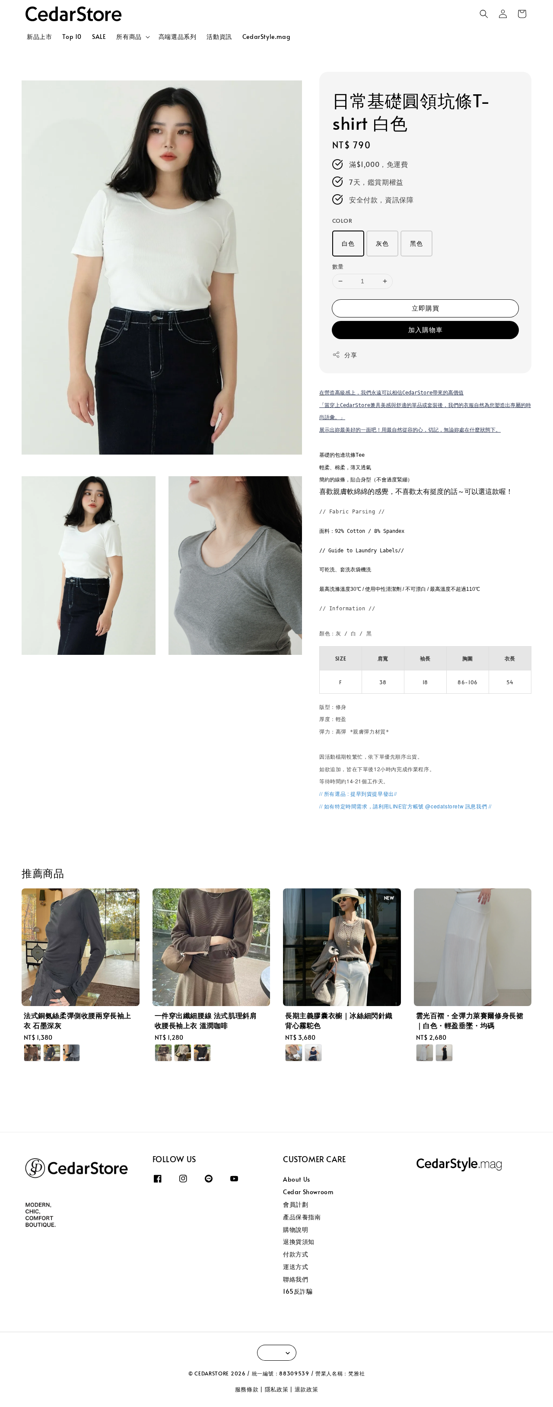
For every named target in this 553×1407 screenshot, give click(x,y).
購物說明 (295, 1229)
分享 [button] (350, 355)
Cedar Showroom (308, 1192)
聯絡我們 (295, 1279)
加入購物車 (425, 329)
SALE (99, 36)
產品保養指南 (302, 1217)
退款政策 (306, 1389)
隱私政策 (277, 1389)
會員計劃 (295, 1204)
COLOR (342, 220)
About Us (296, 1179)
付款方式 (295, 1254)
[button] (483, 13)
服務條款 (247, 1389)
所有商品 (128, 37)
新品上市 (39, 36)
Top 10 (72, 36)
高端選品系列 (178, 36)
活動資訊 (219, 36)
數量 (338, 266)
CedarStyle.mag (266, 36)
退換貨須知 (299, 1241)
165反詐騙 (298, 1291)
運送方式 (295, 1267)
